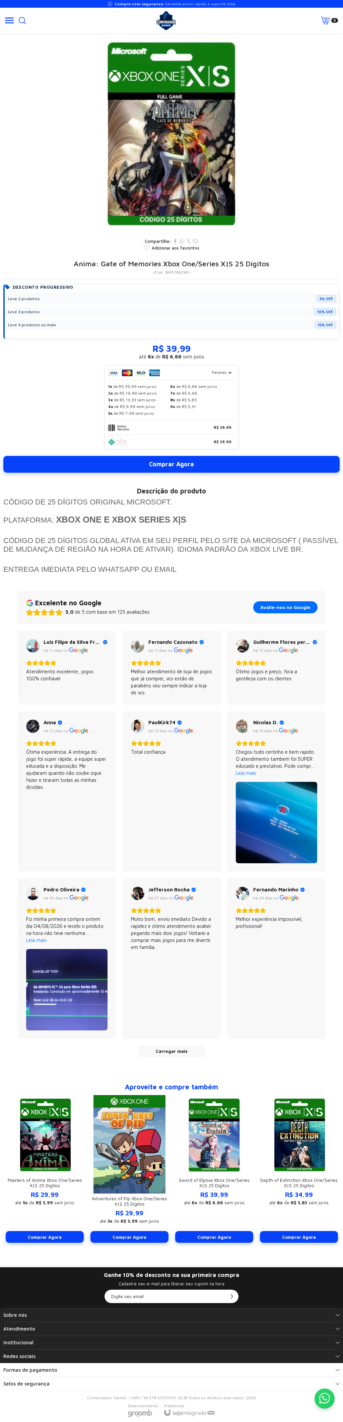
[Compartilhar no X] (188, 241)
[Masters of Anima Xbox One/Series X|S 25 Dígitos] (45, 1169)
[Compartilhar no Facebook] (175, 241)
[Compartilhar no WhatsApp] (182, 241)
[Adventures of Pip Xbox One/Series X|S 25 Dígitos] (129, 1169)
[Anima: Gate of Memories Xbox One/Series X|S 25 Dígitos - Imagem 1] (171, 133)
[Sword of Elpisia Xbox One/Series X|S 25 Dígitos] (214, 1169)
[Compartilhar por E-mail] (195, 241)
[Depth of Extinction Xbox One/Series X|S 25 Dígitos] (299, 1169)
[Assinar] (231, 1296)
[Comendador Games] (166, 20)
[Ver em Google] (33, 646)
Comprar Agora (171, 464)
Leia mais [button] (246, 773)
